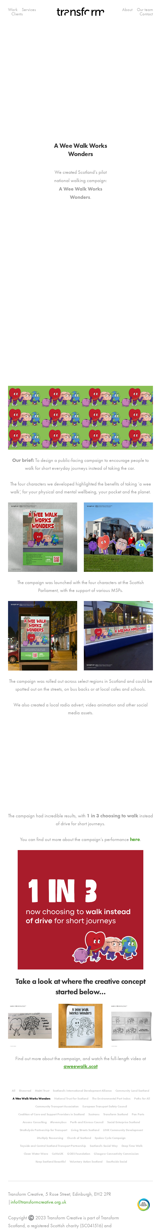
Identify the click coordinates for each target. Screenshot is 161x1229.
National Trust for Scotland (71, 1098)
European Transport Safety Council (104, 1106)
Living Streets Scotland (85, 1130)
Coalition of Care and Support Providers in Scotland (51, 1114)
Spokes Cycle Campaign (110, 1138)
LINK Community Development (123, 1130)
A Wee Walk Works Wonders (31, 1098)
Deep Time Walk (132, 1146)
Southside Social (116, 1161)
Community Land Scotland (132, 1090)
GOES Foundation (78, 1154)
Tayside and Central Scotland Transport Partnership (53, 1146)
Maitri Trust (42, 1090)
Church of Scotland (79, 1138)
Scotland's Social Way (104, 1146)
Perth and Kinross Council (86, 1122)
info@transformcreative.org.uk (38, 1202)
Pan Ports (138, 1114)
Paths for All (142, 1098)
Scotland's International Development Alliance (82, 1090)
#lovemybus (58, 1122)
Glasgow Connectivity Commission (116, 1154)
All (13, 1090)
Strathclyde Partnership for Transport (43, 1130)
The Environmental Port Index (111, 1098)
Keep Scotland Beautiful (51, 1161)
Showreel (25, 1090)
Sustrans (94, 1114)
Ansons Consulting (35, 1122)
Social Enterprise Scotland (123, 1122)
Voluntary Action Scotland (86, 1161)
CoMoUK (57, 1154)
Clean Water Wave (36, 1154)
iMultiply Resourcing (50, 1138)
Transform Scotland (115, 1114)
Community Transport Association (57, 1106)
